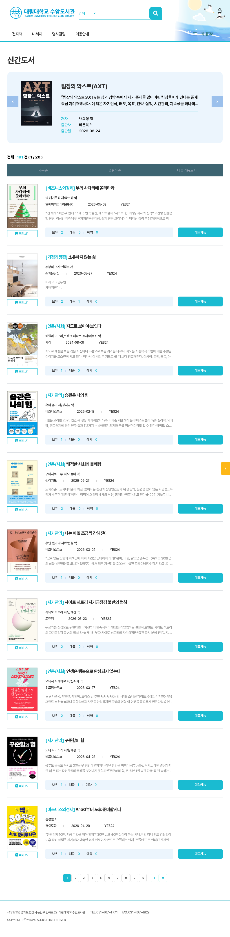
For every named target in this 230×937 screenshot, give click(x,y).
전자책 (17, 34)
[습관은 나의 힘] (22, 413)
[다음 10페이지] (163, 878)
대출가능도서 (187, 170)
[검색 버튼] (155, 13)
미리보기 (24, 233)
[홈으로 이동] (43, 12)
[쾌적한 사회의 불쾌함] (22, 482)
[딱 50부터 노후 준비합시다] (22, 827)
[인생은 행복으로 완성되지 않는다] (22, 689)
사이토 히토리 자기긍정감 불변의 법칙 (96, 602)
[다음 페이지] (155, 878)
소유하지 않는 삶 (82, 257)
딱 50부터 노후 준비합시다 (98, 809)
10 (143, 877)
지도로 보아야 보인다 (83, 326)
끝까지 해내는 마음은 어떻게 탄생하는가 (104, 86)
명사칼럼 (59, 34)
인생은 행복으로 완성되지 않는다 (93, 671)
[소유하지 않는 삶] (22, 275)
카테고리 (208, 34)
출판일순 (115, 170)
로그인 (220, 17)
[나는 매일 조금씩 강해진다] (22, 551)
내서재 (37, 34)
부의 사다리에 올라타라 (95, 188)
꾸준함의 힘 (74, 740)
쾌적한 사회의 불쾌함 (83, 464)
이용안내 (82, 34)
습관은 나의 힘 (76, 395)
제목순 (43, 170)
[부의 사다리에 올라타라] (22, 206)
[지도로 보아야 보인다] (22, 344)
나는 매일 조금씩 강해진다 (86, 533)
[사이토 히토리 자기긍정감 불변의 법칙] (22, 620)
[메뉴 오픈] (225, 468)
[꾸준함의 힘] (22, 758)
